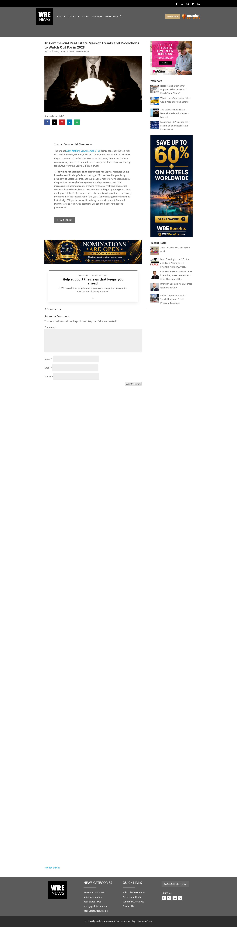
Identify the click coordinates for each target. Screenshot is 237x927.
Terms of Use (145, 921)
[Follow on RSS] (198, 4)
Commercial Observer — (78, 144)
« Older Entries (52, 867)
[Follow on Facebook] (176, 4)
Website (48, 376)
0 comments (82, 51)
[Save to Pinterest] (62, 122)
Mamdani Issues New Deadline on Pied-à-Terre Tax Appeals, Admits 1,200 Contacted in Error (92, 693)
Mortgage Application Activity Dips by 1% (78, 615)
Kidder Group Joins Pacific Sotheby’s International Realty (90, 461)
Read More (64, 220)
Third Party (53, 51)
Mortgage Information (95, 906)
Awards (72, 16)
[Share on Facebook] (47, 122)
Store (85, 16)
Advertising (111, 16)
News (60, 16)
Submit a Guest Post (133, 901)
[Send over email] (77, 122)
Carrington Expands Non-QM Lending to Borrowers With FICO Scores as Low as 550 (89, 774)
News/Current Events (95, 892)
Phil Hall (54, 462)
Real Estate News (92, 901)
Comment (50, 327)
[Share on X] (54, 122)
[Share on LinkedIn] (69, 122)
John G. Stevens (58, 776)
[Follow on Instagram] (187, 4)
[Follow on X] (182, 4)
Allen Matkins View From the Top (83, 150)
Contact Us (128, 906)
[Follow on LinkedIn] (193, 4)
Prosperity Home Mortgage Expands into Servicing (85, 538)
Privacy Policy (128, 921)
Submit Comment (133, 384)
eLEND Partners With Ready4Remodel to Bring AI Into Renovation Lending (87, 854)
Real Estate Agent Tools (96, 910)
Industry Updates (93, 896)
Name (48, 359)
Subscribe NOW (175, 884)
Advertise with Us (132, 896)
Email (48, 367)
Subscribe (172, 16)
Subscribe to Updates (134, 892)
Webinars (96, 16)
